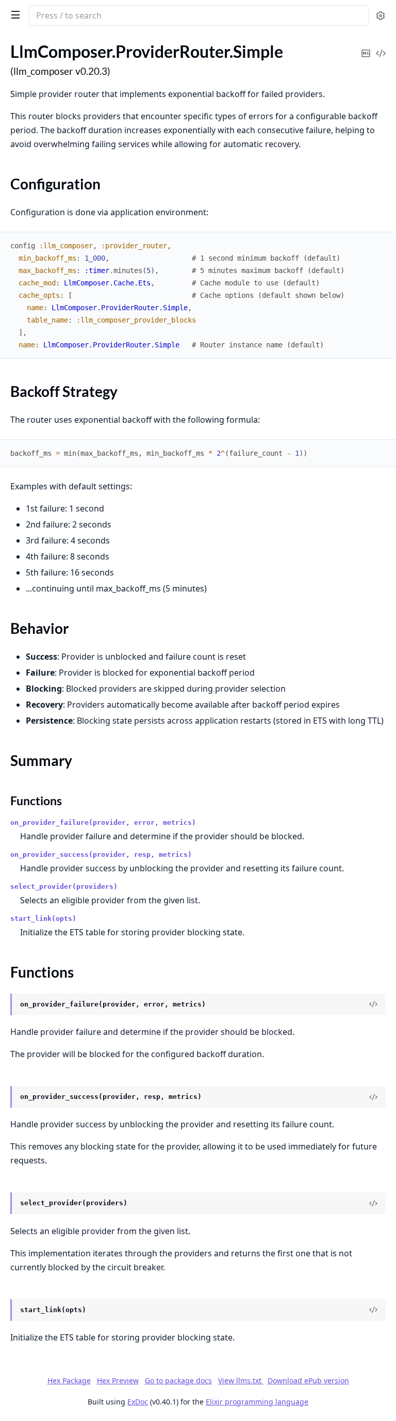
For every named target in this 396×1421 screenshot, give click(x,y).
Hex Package (69, 1380)
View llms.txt (240, 1380)
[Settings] (380, 16)
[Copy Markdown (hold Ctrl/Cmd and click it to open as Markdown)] (365, 46)
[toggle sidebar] (13, 14)
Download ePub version (308, 1380)
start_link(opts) (43, 918)
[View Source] (380, 46)
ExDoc (137, 1402)
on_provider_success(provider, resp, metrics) (101, 854)
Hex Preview (118, 1380)
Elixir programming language (257, 1402)
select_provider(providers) (64, 886)
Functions (36, 800)
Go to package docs (178, 1381)
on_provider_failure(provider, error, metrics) (103, 822)
